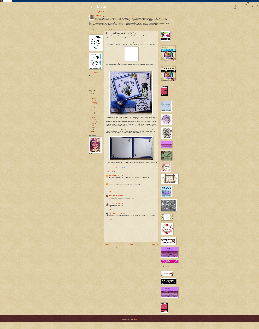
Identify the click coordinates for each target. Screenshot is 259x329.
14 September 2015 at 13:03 (119, 182)
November (94, 98)
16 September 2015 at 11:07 (119, 213)
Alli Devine (98, 15)
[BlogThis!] (122, 167)
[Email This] (121, 167)
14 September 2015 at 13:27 (117, 195)
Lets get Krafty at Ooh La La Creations (96, 104)
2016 (92, 95)
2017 (92, 93)
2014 (92, 125)
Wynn (110, 175)
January (93, 123)
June (93, 113)
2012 (92, 129)
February (94, 121)
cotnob (110, 203)
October (93, 100)
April (93, 117)
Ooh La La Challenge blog (138, 37)
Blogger (135, 319)
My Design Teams (102, 12)
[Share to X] (123, 167)
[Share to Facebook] (124, 167)
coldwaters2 (111, 213)
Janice (110, 195)
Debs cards (111, 182)
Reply (110, 179)
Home (92, 12)
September (94, 102)
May (93, 115)
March (93, 119)
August (93, 110)
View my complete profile (94, 26)
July (93, 112)
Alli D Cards (99, 6)
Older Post (155, 244)
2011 (92, 131)
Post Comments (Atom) (114, 247)
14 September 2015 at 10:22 (117, 175)
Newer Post (107, 244)
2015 (92, 96)
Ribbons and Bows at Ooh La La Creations (96, 107)
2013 (92, 127)
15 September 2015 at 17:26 (117, 203)
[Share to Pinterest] (126, 167)
